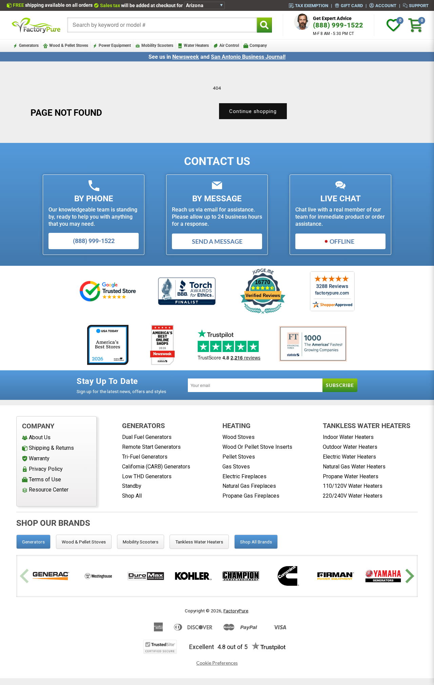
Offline (342, 241)
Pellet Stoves (238, 456)
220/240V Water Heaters (352, 496)
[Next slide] (408, 576)
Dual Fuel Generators (147, 437)
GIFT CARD (352, 5)
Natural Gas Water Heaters (354, 466)
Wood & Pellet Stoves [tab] (84, 541)
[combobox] (162, 25)
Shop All (132, 496)
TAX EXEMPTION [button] (311, 5)
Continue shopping (253, 111)
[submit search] (264, 25)
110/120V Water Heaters (352, 486)
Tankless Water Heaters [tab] (199, 541)
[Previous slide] (25, 576)
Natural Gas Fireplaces (249, 486)
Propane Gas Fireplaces (250, 496)
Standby (131, 486)
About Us (40, 437)
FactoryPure (235, 610)
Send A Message (217, 241)
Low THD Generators (147, 476)
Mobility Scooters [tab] (140, 541)
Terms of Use (45, 479)
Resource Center (48, 489)
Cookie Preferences (217, 663)
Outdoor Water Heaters (350, 447)
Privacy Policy (46, 469)
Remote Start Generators (151, 447)
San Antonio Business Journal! (248, 57)
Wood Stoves (238, 437)
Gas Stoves (236, 466)
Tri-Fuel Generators (144, 456)
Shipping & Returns (51, 448)
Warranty (39, 458)
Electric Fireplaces (244, 476)
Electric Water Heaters (349, 456)
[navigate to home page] (36, 25)
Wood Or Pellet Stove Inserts (257, 447)
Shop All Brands (256, 541)
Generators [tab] (33, 541)
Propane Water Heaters (350, 476)
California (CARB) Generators (156, 466)
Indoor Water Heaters (348, 437)
